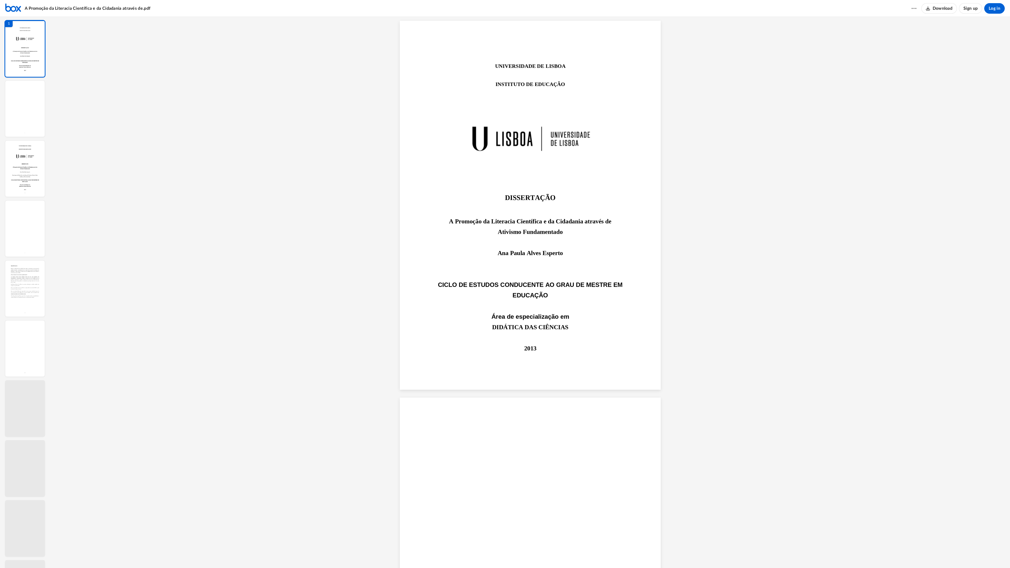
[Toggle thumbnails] (481, 555)
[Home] (13, 8)
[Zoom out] (531, 555)
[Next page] (520, 555)
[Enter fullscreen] (579, 555)
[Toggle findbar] (490, 555)
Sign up (970, 8)
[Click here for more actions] (914, 8)
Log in (994, 8)
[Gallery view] (570, 555)
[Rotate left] (560, 555)
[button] (25, 49)
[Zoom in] (549, 555)
